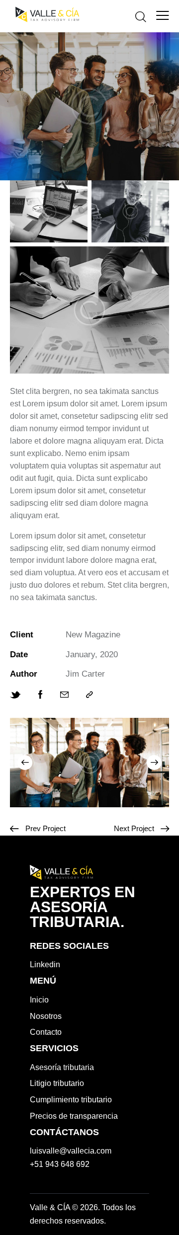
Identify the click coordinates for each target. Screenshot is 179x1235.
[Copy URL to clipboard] (89, 695)
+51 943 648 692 (60, 1164)
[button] (24, 762)
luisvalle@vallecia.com (70, 1151)
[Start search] (140, 16)
